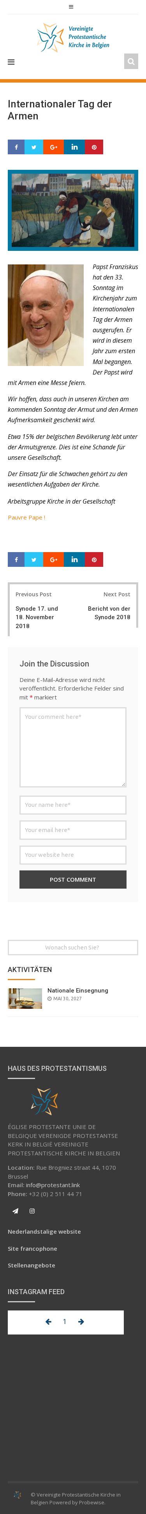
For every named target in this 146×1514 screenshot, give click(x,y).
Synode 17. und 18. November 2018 (37, 617)
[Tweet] (34, 147)
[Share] (16, 147)
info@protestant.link (53, 1185)
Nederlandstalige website (44, 1231)
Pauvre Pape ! (26, 517)
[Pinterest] (94, 147)
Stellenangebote (31, 1265)
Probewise (91, 1502)
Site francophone (32, 1248)
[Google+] (53, 147)
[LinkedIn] (74, 147)
